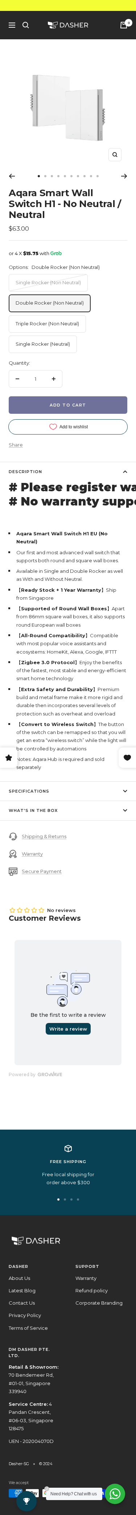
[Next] (124, 176)
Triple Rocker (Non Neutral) (47, 323)
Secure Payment (42, 871)
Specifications (29, 791)
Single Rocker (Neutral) (43, 344)
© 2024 (46, 1463)
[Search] (25, 25)
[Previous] (12, 176)
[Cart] (123, 25)
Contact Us (22, 1303)
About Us (19, 1278)
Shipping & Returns (44, 836)
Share (16, 445)
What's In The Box (33, 810)
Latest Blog (22, 1290)
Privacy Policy (25, 1315)
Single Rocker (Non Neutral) (48, 282)
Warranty (32, 854)
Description (25, 471)
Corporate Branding (99, 1303)
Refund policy (91, 1290)
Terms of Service (28, 1328)
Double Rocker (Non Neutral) (50, 303)
